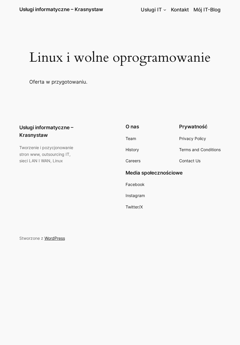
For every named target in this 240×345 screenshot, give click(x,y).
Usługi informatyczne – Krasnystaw (61, 9)
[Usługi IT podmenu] (164, 9)
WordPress (54, 238)
